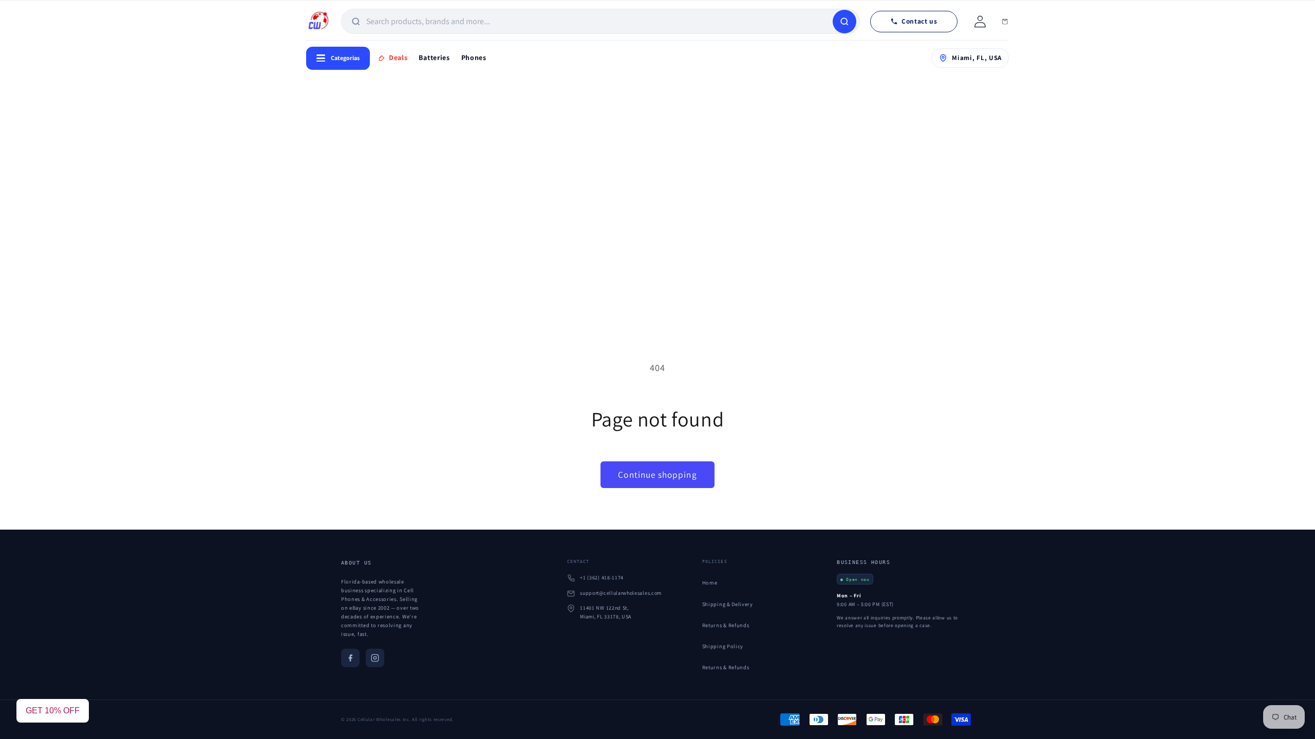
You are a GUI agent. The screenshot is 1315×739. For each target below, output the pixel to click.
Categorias (345, 58)
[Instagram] (375, 658)
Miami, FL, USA (977, 57)
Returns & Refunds (725, 625)
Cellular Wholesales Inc (383, 719)
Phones (473, 57)
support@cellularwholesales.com (621, 593)
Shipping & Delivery (727, 604)
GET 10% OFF (53, 710)
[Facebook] (350, 658)
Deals (398, 57)
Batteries (434, 57)
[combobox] (598, 21)
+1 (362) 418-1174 (602, 577)
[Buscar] (844, 21)
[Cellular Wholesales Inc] (318, 21)
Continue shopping (657, 474)
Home (710, 582)
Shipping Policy (722, 646)
